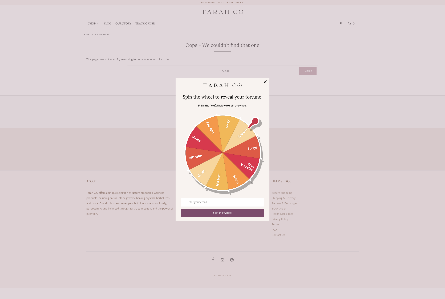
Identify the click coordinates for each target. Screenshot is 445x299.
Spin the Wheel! (222, 212)
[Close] (265, 82)
